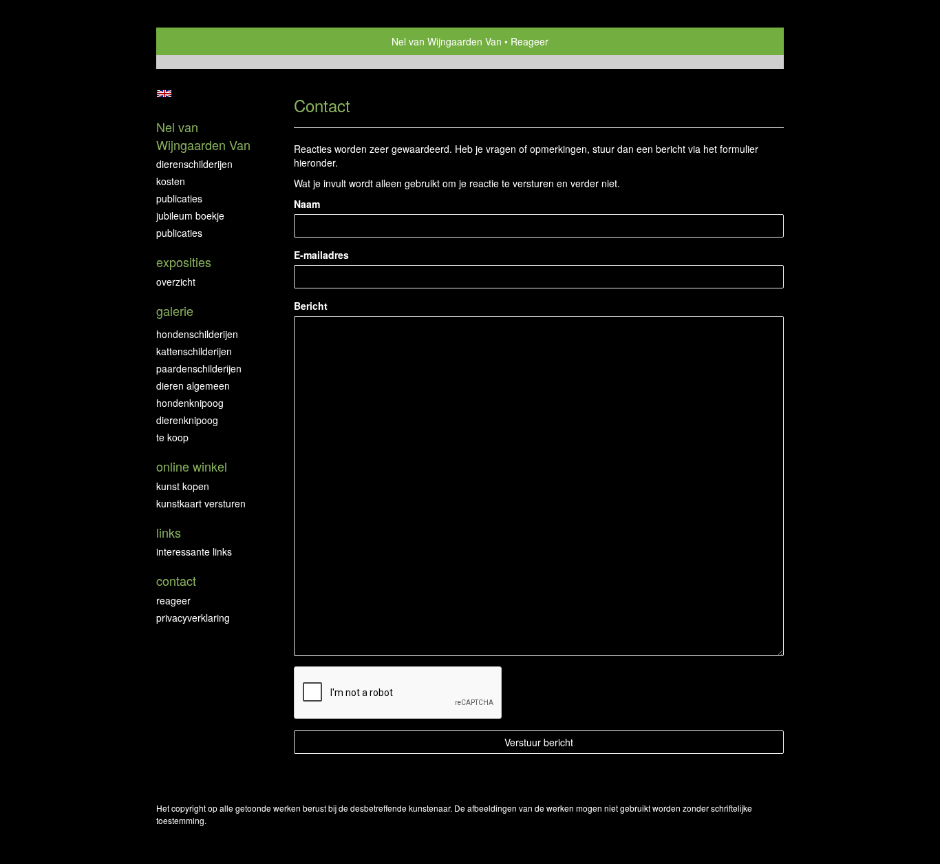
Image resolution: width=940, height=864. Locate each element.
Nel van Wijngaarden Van (447, 41)
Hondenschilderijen (197, 334)
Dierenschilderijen (194, 164)
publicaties (179, 233)
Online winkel (191, 466)
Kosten (170, 181)
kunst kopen (182, 486)
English (164, 93)
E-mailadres (321, 255)
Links (168, 532)
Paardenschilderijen (199, 368)
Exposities (183, 262)
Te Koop (172, 437)
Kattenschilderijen (194, 351)
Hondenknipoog (190, 403)
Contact (176, 580)
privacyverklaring (193, 617)
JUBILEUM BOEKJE (190, 215)
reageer (173, 600)
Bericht (311, 306)
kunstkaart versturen (201, 503)
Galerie (174, 310)
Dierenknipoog (187, 420)
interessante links (194, 551)
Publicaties (179, 198)
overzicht (175, 281)
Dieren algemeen (193, 385)
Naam (307, 204)
